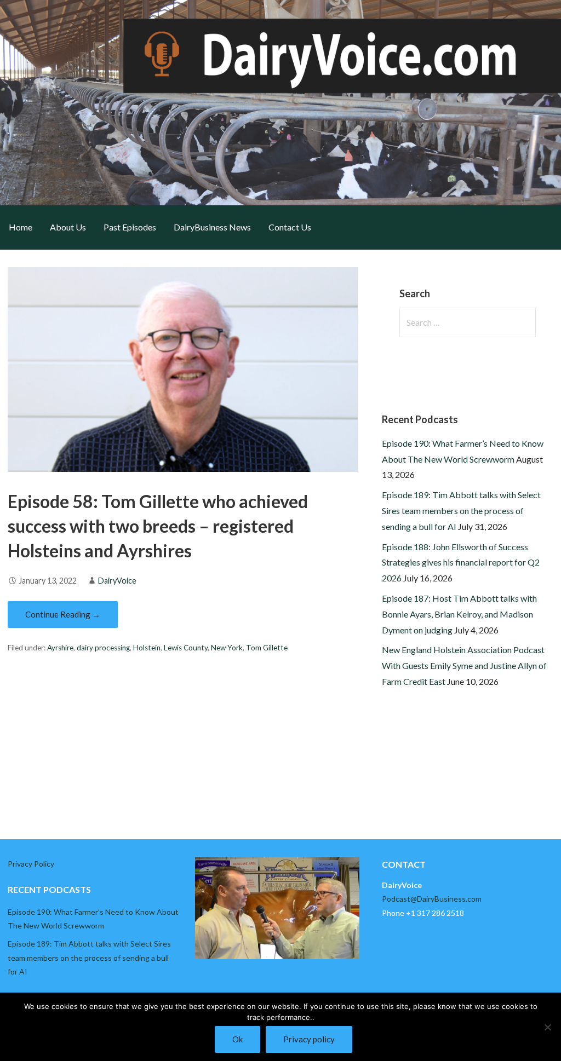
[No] (547, 1027)
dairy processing (103, 647)
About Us (68, 227)
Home (20, 227)
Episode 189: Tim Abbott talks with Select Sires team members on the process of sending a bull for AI (461, 510)
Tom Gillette (267, 647)
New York (227, 647)
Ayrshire (60, 647)
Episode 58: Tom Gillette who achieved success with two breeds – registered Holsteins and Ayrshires (158, 526)
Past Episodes (130, 227)
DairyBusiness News (212, 227)
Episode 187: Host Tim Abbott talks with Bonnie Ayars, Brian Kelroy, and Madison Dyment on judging (459, 614)
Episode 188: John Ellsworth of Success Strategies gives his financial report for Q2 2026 (461, 562)
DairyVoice (117, 580)
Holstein (147, 647)
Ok (237, 1039)
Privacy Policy (31, 863)
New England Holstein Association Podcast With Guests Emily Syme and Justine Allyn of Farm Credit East (464, 665)
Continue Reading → (62, 614)
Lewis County (186, 647)
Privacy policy (309, 1039)
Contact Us (289, 227)
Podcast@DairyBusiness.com (432, 898)
